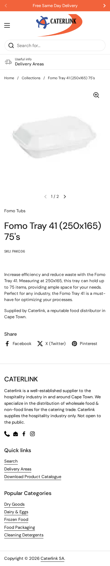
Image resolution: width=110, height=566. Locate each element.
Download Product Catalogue (32, 476)
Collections (31, 78)
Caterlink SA (52, 558)
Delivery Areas (17, 469)
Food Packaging (19, 527)
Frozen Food (16, 519)
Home (9, 78)
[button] (64, 196)
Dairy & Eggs (16, 512)
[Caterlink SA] (59, 25)
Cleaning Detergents (23, 535)
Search (11, 461)
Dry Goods (14, 504)
